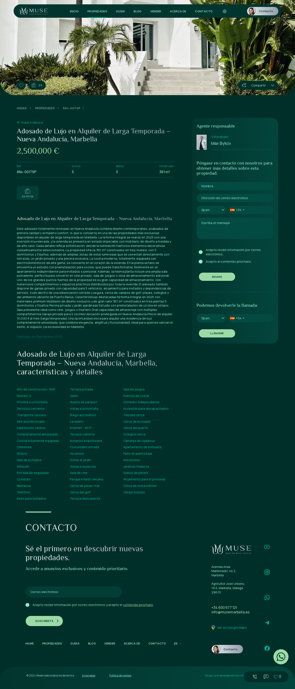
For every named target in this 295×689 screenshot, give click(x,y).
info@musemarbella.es (230, 612)
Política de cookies (120, 675)
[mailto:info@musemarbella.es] (266, 676)
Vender (155, 11)
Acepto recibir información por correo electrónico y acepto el (93, 605)
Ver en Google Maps (232, 627)
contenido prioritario (138, 605)
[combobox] (211, 210)
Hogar (22, 108)
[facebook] (267, 648)
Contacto (204, 11)
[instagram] (267, 572)
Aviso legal (88, 675)
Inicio (74, 11)
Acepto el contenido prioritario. (229, 261)
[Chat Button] (281, 656)
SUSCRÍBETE (44, 621)
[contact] (267, 597)
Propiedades (97, 11)
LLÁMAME (217, 333)
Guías (120, 11)
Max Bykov (221, 143)
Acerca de (178, 11)
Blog (138, 11)
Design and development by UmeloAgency (231, 675)
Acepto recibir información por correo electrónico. (233, 252)
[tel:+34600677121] (254, 676)
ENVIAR (217, 277)
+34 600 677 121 (224, 607)
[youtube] (267, 547)
